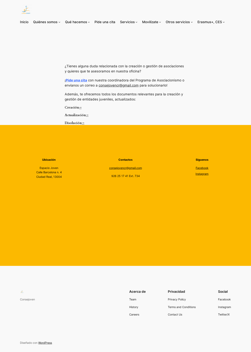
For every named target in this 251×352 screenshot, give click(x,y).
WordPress (45, 342)
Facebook (202, 168)
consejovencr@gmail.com (119, 85)
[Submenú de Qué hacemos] (89, 22)
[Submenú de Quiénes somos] (59, 22)
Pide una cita (76, 80)
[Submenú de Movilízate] (160, 22)
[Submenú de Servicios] (136, 22)
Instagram (202, 173)
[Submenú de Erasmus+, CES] (224, 22)
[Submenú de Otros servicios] (192, 22)
